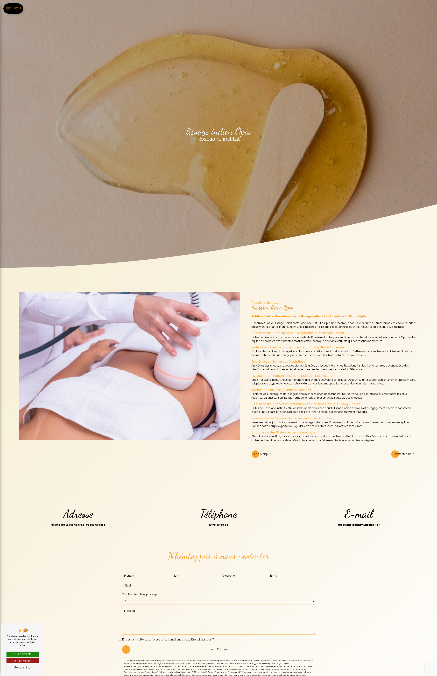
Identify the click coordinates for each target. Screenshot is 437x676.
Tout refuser (23, 660)
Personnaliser (22, 667)
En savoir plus (263, 454)
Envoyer (222, 649)
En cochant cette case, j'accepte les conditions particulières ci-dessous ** (168, 639)
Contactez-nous (404, 454)
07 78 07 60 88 (218, 524)
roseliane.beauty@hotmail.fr (359, 524)
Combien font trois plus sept (140, 594)
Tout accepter (23, 654)
